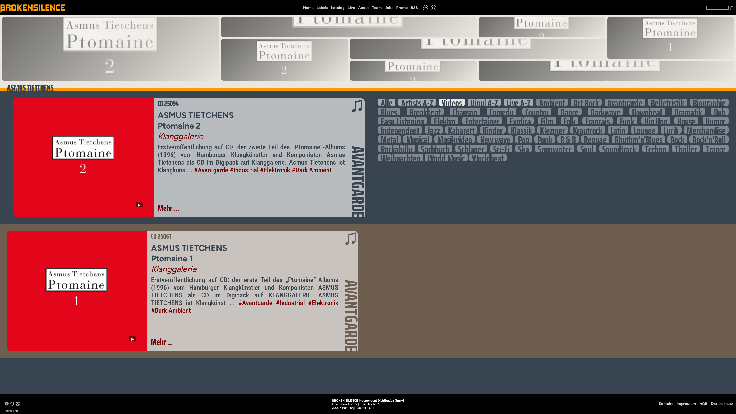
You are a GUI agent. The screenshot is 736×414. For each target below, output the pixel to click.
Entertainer (482, 120)
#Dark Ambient (312, 170)
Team (377, 7)
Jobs (389, 7)
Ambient (552, 102)
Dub (720, 111)
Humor (716, 120)
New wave (495, 139)
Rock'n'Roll (709, 139)
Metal (389, 139)
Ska (523, 148)
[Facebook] (6, 404)
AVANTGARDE (358, 182)
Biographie (709, 102)
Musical (417, 139)
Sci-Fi (501, 148)
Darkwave (605, 111)
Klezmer (552, 130)
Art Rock (586, 102)
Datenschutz (722, 403)
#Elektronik (275, 170)
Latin (617, 130)
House (686, 120)
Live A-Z (519, 102)
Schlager (471, 148)
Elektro (444, 120)
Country (537, 111)
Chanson (465, 111)
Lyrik (671, 130)
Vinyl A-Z (484, 102)
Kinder (493, 130)
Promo (402, 7)
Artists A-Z (417, 102)
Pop (523, 139)
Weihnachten (400, 157)
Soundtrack (619, 148)
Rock (677, 139)
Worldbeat (488, 157)
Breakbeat (425, 111)
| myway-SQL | (12, 410)
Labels (322, 7)
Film (547, 120)
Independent (400, 130)
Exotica (520, 120)
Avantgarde (624, 102)
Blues (389, 111)
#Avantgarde (211, 170)
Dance (570, 111)
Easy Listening (402, 120)
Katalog (338, 7)
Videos (452, 102)
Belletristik (667, 102)
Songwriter (555, 148)
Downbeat (647, 111)
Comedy (501, 111)
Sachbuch (435, 148)
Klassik (521, 130)
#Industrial (244, 170)
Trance (716, 148)
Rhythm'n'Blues (638, 139)
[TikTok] (12, 404)
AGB (703, 403)
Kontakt (666, 403)
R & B (568, 139)
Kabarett (461, 130)
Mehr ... (169, 208)
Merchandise (706, 130)
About (363, 7)
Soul (586, 148)
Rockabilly (396, 148)
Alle (387, 102)
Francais (597, 120)
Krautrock (587, 130)
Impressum (686, 403)
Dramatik (688, 111)
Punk (544, 139)
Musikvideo (454, 139)
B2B (414, 7)
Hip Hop (655, 120)
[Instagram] (17, 404)
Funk (627, 120)
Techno (655, 148)
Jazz (433, 130)
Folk (570, 120)
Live (351, 7)
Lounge (645, 130)
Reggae (595, 139)
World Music (446, 157)
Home (308, 7)
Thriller (686, 148)
